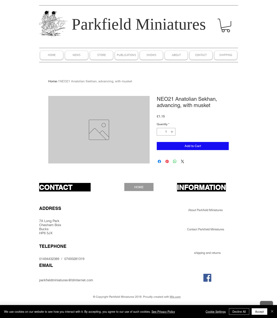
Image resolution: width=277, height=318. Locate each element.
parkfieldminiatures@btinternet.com (66, 280)
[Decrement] (159, 131)
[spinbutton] (166, 131)
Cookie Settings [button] (216, 311)
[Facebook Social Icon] (207, 278)
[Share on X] (182, 161)
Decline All (239, 311)
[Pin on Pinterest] (167, 161)
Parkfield (101, 24)
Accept (259, 311)
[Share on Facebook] (159, 161)
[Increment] (172, 131)
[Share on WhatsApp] (174, 161)
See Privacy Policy (163, 311)
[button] (226, 25)
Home (52, 81)
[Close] (272, 311)
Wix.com (175, 296)
